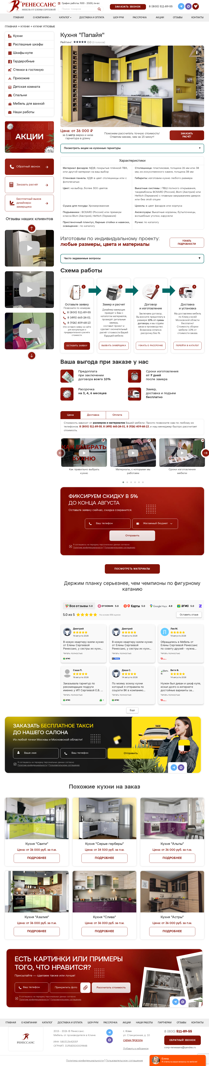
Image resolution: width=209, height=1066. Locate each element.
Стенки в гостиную (28, 69)
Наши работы (23, 112)
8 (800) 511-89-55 (161, 6)
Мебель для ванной (28, 103)
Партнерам (164, 1023)
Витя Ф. (174, 670)
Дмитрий (127, 628)
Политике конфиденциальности (88, 548)
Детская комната (26, 86)
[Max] (188, 7)
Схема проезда (133, 1040)
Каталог (64, 17)
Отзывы (177, 17)
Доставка (93, 415)
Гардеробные (23, 61)
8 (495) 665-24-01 (160, 2)
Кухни (25, 26)
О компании (41, 17)
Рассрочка (140, 17)
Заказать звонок (128, 7)
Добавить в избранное (136, 1049)
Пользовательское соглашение (124, 1060)
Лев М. (174, 628)
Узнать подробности (187, 242)
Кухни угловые (44, 26)
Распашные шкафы (28, 44)
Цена (70, 415)
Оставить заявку (77, 346)
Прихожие (21, 78)
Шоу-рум (118, 17)
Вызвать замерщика (114, 346)
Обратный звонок (182, 1040)
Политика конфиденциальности (85, 1060)
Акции (160, 17)
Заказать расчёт (187, 135)
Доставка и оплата (91, 17)
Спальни (20, 95)
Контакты (197, 17)
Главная (18, 17)
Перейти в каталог (187, 346)
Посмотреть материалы (132, 569)
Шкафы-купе (23, 53)
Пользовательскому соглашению (119, 548)
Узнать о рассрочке (150, 346)
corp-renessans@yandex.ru (180, 1047)
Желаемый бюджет (156, 523)
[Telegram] (181, 7)
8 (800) (178, 1031)
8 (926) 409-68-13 (160, 10)
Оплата (117, 415)
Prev (32, 228)
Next (32, 355)
